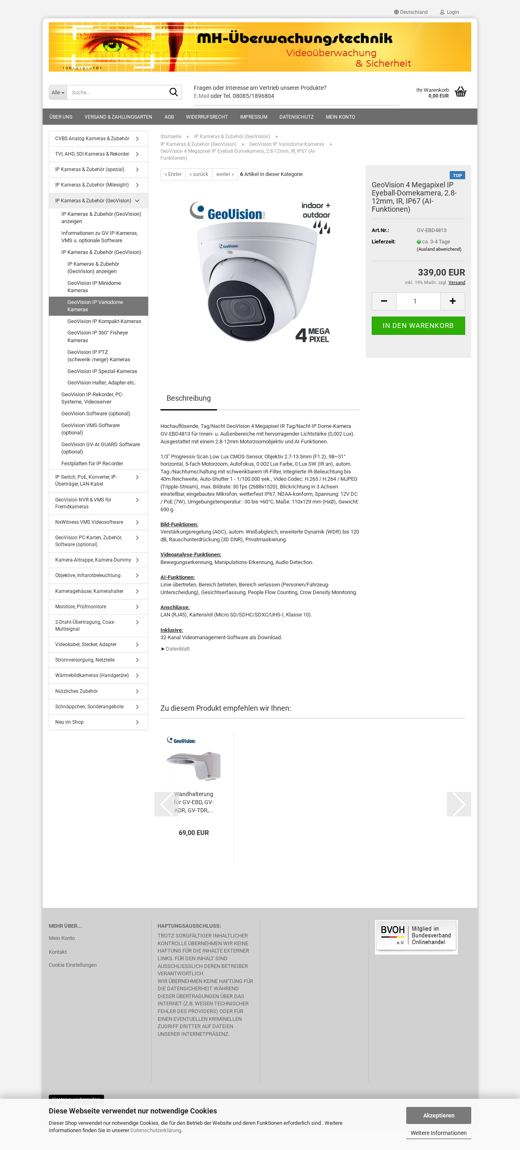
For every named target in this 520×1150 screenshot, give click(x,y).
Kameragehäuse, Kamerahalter (89, 591)
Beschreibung (189, 398)
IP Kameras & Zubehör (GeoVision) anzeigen (101, 218)
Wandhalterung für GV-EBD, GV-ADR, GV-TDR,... (194, 802)
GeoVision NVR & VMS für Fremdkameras (83, 503)
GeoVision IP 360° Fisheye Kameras (97, 336)
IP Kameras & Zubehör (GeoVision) (93, 201)
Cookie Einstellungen (73, 965)
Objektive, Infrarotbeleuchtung (88, 575)
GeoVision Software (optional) (95, 413)
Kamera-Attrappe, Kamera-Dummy (93, 560)
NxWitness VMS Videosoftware (89, 522)
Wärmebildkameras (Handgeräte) (92, 675)
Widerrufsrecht (207, 117)
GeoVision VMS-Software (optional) (90, 429)
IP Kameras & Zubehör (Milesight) (92, 185)
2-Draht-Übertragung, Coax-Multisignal (85, 625)
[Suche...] (174, 92)
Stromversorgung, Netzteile (85, 660)
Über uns (61, 117)
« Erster (173, 174)
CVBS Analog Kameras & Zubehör (92, 138)
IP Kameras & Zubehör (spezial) (89, 169)
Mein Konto (340, 117)
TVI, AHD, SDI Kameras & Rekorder (92, 154)
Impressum (253, 117)
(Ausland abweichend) (439, 249)
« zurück (198, 174)
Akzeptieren (439, 1115)
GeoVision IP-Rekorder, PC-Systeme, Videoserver (92, 398)
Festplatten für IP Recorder (92, 463)
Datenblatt (178, 649)
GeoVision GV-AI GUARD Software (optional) (100, 448)
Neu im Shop (69, 722)
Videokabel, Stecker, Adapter (86, 644)
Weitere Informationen (439, 1133)
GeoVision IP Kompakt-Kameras (104, 321)
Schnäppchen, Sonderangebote (89, 707)
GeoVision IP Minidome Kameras (94, 287)
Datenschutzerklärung (155, 1130)
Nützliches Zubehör (76, 691)
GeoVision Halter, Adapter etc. (101, 383)
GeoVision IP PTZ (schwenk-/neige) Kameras (98, 356)
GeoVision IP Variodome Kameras (95, 306)
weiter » (225, 174)
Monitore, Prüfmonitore (80, 607)
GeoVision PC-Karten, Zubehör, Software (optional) (88, 541)
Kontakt (58, 952)
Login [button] (451, 12)
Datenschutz (297, 117)
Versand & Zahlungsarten (118, 117)
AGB (169, 117)
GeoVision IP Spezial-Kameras (102, 371)
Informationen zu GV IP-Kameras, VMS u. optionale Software (99, 237)
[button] (411, 12)
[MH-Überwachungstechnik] (260, 47)
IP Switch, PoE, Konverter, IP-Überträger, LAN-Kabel (86, 480)
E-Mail (201, 96)
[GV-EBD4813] (260, 272)
